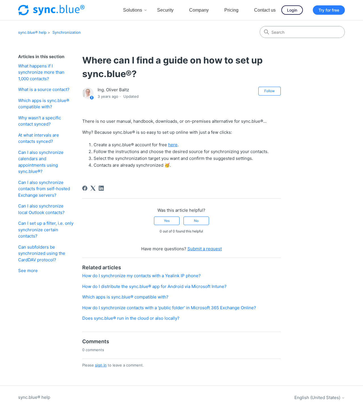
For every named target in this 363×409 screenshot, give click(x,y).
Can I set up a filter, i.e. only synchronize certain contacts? (45, 230)
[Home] (51, 10)
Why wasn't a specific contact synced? (39, 121)
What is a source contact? (43, 89)
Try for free (328, 10)
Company (199, 10)
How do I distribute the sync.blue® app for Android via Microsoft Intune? (154, 286)
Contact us (265, 10)
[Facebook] (84, 188)
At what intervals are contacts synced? (38, 138)
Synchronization (66, 32)
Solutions (132, 10)
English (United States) (317, 397)
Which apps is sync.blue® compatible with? (43, 104)
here (173, 144)
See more (28, 270)
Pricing (231, 10)
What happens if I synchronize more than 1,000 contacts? (41, 72)
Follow (269, 91)
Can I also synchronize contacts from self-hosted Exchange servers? (44, 189)
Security (165, 10)
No (196, 221)
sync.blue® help (32, 32)
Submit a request (204, 248)
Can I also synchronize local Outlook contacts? (41, 209)
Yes (167, 221)
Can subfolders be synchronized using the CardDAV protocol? (41, 253)
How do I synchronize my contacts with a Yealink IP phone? (141, 275)
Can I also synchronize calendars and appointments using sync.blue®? (41, 162)
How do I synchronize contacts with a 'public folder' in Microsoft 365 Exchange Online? (169, 307)
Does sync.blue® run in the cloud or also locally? (131, 318)
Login (292, 10)
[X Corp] (93, 188)
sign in (101, 365)
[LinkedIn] (101, 188)
